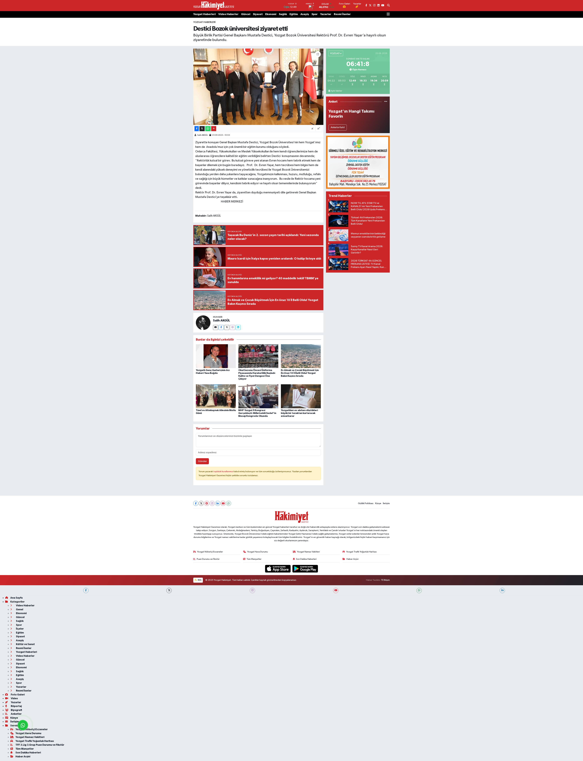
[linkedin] (502, 590)
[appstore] (278, 568)
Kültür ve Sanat (25, 644)
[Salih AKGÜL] (203, 322)
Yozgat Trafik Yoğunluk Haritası (361, 552)
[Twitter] (226, 327)
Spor (315, 14)
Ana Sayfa (16, 597)
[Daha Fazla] (213, 128)
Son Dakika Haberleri (306, 559)
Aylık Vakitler (336, 91)
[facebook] (86, 590)
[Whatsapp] (228, 503)
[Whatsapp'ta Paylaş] (208, 128)
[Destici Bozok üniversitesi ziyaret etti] (258, 87)
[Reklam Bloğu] (358, 162)
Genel (19, 609)
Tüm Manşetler (254, 559)
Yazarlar (325, 14)
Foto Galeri (17, 694)
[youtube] (335, 590)
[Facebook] (221, 327)
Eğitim (294, 14)
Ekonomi (270, 14)
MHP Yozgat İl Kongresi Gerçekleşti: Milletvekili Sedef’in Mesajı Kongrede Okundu (257, 413)
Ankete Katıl (338, 127)
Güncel (245, 14)
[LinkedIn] (217, 503)
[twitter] (169, 590)
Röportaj (16, 706)
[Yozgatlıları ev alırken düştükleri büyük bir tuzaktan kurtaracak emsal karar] (301, 396)
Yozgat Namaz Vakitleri (308, 552)
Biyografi (16, 710)
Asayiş (304, 14)
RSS (199, 580)
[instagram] (252, 590)
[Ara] (388, 6)
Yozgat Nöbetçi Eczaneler (210, 552)
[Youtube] (223, 503)
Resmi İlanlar (342, 14)
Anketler (16, 714)
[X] (201, 503)
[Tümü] (385, 101)
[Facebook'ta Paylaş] (196, 128)
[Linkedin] (238, 327)
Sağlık (283, 14)
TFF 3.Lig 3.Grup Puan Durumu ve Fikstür (39, 745)
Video (14, 698)
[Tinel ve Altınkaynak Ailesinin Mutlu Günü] (216, 396)
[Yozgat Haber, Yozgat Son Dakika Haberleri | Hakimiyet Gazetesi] (213, 5)
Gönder (202, 461)
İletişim (386, 503)
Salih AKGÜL (202, 135)
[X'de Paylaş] (202, 128)
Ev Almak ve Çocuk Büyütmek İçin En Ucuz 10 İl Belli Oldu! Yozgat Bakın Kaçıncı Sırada (300, 373)
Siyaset (258, 14)
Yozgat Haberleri (204, 14)
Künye (378, 503)
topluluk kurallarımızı (223, 471)
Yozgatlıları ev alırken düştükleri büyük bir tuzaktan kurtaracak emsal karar (299, 413)
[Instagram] (232, 327)
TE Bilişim (385, 580)
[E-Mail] (215, 327)
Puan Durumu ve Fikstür (208, 559)
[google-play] (305, 568)
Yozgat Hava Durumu (257, 552)
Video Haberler (228, 14)
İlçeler (19, 628)
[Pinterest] (206, 503)
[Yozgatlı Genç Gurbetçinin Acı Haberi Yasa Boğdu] (216, 356)
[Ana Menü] (388, 14)
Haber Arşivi (352, 559)
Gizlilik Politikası (365, 503)
